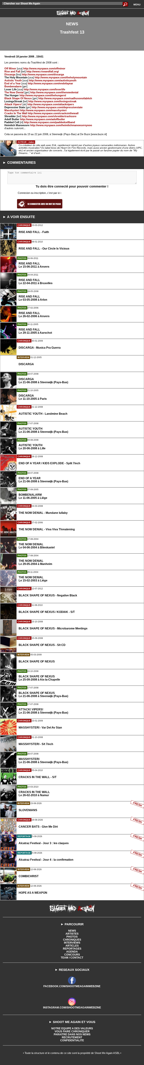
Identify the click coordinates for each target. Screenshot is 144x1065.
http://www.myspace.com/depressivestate (57, 107)
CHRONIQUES (72, 939)
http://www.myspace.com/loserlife (44, 89)
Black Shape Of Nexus (18, 98)
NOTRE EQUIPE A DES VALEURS (72, 1028)
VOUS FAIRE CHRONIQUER (72, 1031)
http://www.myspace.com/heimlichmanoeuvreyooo (61, 125)
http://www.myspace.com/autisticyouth (52, 80)
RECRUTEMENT (72, 1037)
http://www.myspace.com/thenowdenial (54, 92)
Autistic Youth (13, 80)
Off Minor (10, 68)
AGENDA (72, 951)
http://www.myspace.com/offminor (44, 68)
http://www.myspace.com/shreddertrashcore (49, 116)
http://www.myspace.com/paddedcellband (49, 122)
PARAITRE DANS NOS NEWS (72, 1034)
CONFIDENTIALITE (72, 1040)
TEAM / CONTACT (72, 957)
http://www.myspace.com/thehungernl (42, 95)
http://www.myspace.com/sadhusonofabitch (65, 98)
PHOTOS (72, 936)
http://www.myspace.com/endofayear (50, 83)
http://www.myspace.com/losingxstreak (52, 101)
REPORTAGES (72, 948)
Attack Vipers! (13, 104)
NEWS (72, 930)
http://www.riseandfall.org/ (42, 71)
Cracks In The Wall (15, 113)
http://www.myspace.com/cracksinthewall (53, 113)
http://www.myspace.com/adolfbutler (42, 119)
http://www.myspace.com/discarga (43, 74)
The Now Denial (14, 92)
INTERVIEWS (72, 942)
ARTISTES (72, 933)
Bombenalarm (13, 86)
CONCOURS (72, 954)
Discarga (9, 74)
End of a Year (12, 83)
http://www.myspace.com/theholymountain (61, 77)
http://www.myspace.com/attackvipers (50, 104)
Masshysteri (11, 110)
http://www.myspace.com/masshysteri (43, 110)
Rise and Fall (12, 71)
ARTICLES (72, 945)
